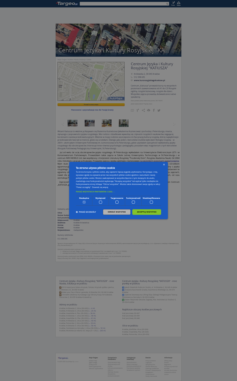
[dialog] (118, 190)
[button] (118, 192)
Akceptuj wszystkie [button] (146, 212)
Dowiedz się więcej (100, 187)
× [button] (164, 165)
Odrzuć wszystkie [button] (117, 212)
